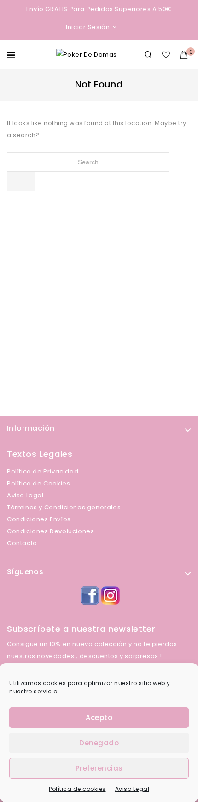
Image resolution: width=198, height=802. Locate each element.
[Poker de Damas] (86, 54)
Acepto (99, 717)
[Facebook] (89, 594)
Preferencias (99, 768)
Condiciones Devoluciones (50, 531)
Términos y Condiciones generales (64, 507)
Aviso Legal (132, 789)
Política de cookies (77, 789)
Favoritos (167, 55)
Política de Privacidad (42, 471)
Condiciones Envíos (39, 519)
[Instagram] (109, 594)
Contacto (22, 543)
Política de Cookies (38, 483)
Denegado (99, 743)
